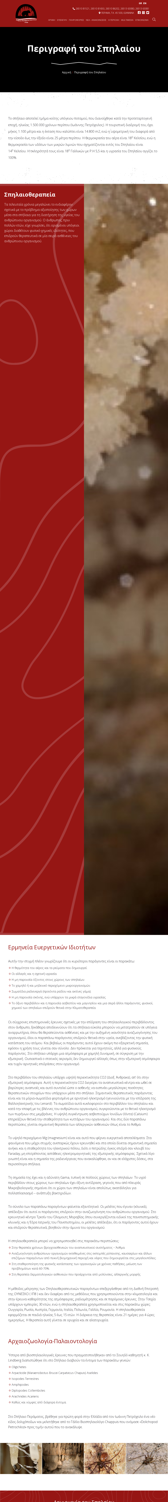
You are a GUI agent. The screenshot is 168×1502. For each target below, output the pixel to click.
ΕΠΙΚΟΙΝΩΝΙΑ (141, 19)
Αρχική (66, 72)
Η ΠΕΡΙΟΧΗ (113, 19)
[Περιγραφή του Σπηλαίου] (21, 1458)
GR (140, 3)
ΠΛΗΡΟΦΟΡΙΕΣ (76, 19)
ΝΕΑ (96, 19)
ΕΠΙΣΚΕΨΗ (62, 19)
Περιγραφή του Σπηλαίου (90, 72)
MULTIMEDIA (127, 19)
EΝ (144, 3)
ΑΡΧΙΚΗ (51, 19)
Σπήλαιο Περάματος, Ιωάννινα (26, 13)
